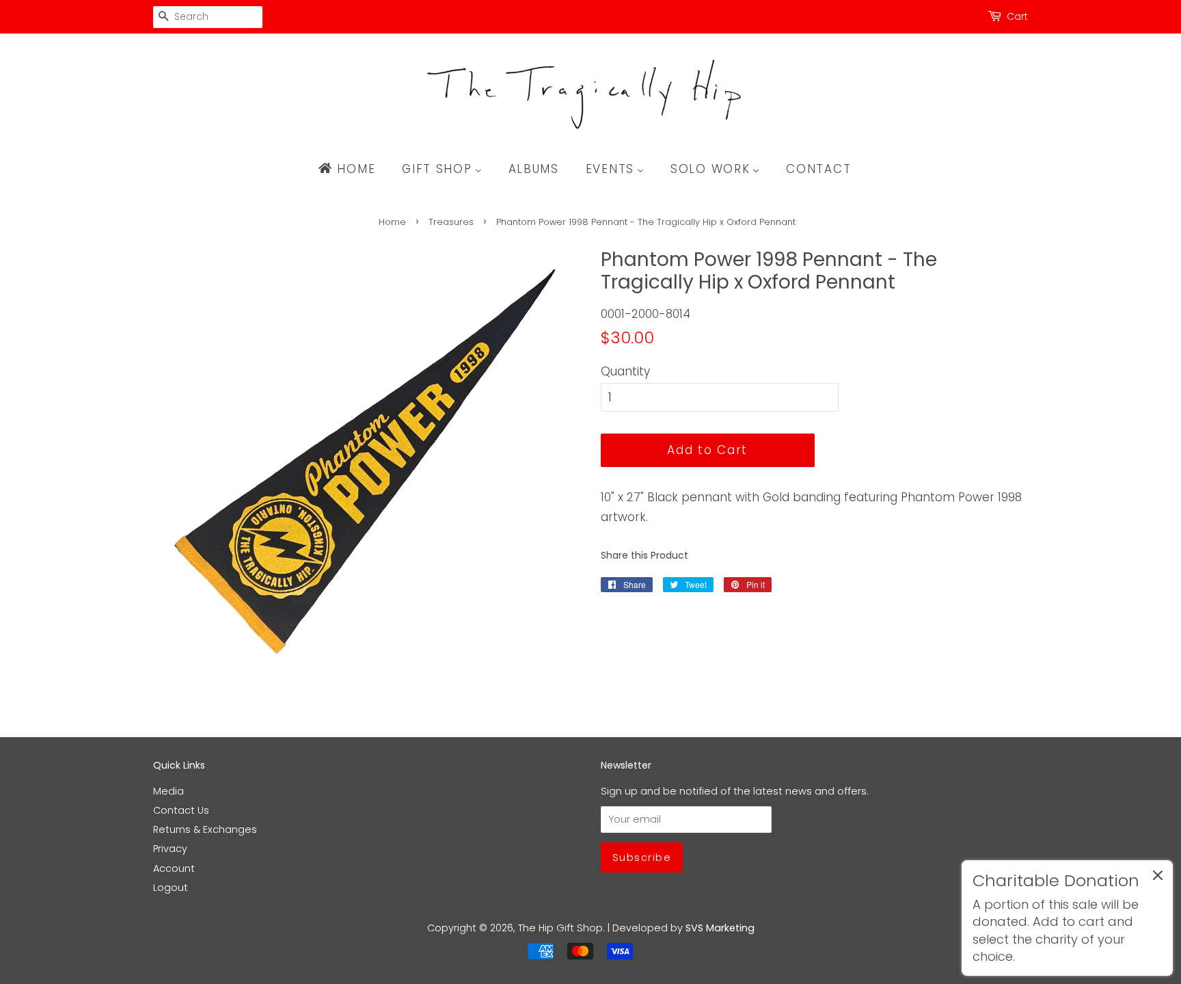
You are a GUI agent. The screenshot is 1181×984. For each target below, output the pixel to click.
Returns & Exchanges (205, 829)
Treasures (451, 222)
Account (174, 868)
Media (168, 791)
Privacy (170, 848)
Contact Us (181, 810)
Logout (170, 887)
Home (392, 222)
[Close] (1158, 878)
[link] (1067, 918)
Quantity (625, 371)
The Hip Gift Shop (560, 928)
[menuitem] (353, 169)
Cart (1017, 16)
